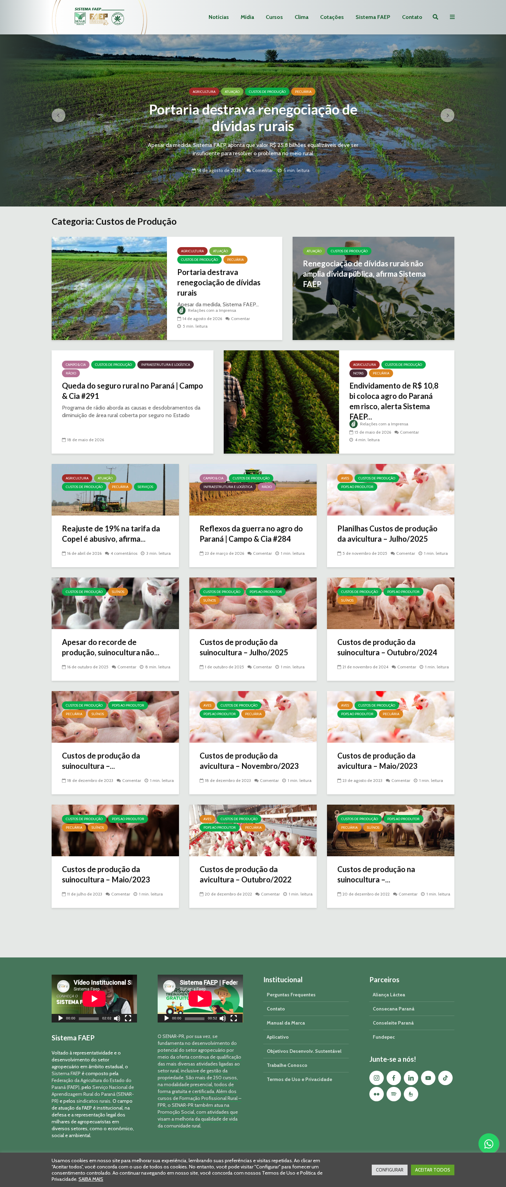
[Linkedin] (411, 1078)
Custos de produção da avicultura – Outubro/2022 (246, 874)
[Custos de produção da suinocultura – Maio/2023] (115, 830)
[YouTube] (428, 1078)
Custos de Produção (267, 91)
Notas (358, 373)
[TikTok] (445, 1078)
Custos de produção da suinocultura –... (101, 761)
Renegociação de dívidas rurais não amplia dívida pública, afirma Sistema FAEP (364, 274)
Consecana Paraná (393, 1009)
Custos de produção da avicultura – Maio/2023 (377, 761)
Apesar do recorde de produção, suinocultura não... (110, 647)
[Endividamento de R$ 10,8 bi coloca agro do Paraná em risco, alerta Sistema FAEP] (281, 401)
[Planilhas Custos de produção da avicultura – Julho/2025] (390, 489)
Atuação (232, 91)
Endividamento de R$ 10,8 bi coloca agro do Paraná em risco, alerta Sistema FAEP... (394, 401)
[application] (94, 998)
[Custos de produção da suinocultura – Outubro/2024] (390, 603)
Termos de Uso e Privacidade (299, 1079)
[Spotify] (394, 1094)
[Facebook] (394, 1078)
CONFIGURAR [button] (389, 1170)
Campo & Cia (76, 364)
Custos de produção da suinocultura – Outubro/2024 (387, 647)
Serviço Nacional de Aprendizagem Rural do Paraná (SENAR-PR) (93, 1094)
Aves (345, 478)
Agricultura (204, 91)
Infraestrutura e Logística (165, 364)
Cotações (332, 17)
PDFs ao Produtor (357, 487)
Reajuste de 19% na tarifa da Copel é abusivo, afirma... (111, 533)
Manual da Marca (286, 1023)
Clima (301, 17)
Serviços (145, 487)
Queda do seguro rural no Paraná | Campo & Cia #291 (132, 391)
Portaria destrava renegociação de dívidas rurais (253, 117)
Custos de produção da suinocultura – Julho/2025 (244, 647)
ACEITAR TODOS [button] (432, 1170)
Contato (412, 17)
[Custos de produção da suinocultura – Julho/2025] (253, 603)
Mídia (247, 17)
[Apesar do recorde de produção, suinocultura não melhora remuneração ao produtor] (115, 603)
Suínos (118, 592)
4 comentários (123, 553)
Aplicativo (278, 1037)
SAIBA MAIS (90, 1179)
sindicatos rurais (93, 1101)
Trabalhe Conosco (287, 1065)
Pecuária (303, 91)
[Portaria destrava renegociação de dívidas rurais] (109, 288)
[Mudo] (117, 1019)
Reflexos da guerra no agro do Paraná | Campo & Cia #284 (251, 533)
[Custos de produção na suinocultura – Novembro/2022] (390, 830)
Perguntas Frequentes (291, 995)
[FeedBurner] (411, 1094)
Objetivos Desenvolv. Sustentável (304, 1051)
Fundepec (384, 1037)
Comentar (262, 170)
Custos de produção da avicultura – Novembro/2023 (249, 761)
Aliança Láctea (389, 995)
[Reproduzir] (60, 1019)
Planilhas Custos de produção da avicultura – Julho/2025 (387, 533)
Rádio (71, 373)
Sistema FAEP (373, 17)
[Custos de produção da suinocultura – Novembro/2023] (115, 716)
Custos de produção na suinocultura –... (376, 874)
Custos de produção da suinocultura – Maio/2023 (106, 874)
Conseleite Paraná (393, 1023)
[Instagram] (376, 1078)
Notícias (219, 17)
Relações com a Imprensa (211, 310)
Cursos (274, 17)
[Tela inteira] (128, 1019)
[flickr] (376, 1094)
